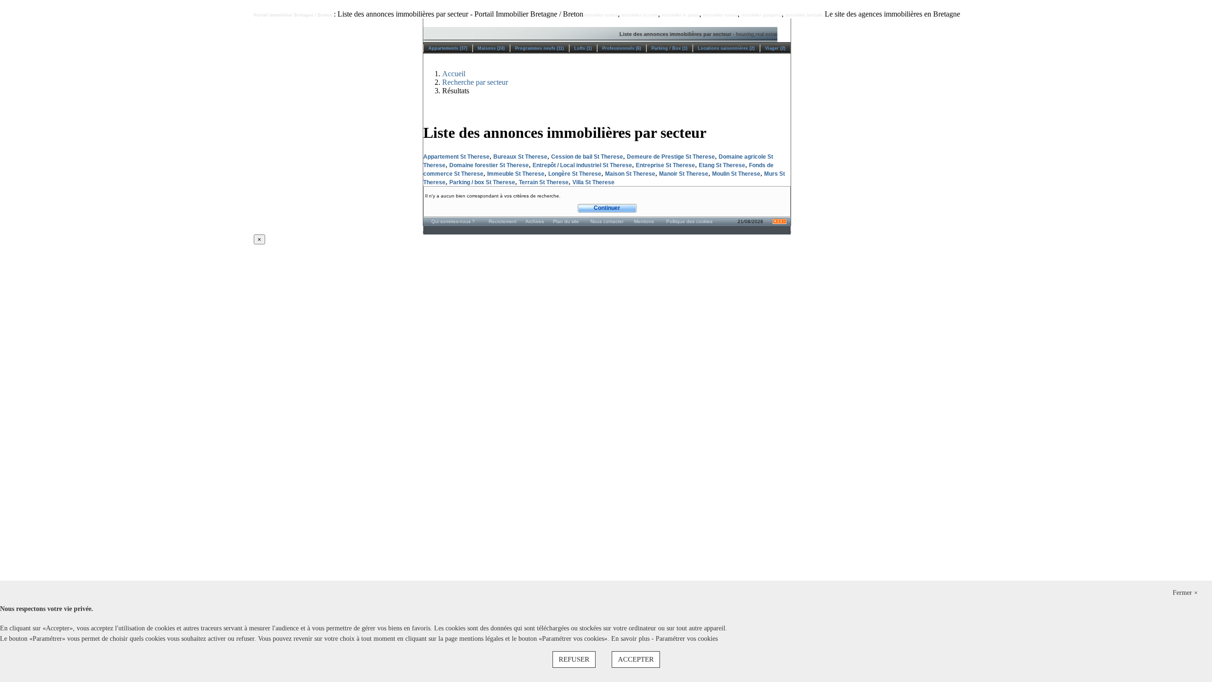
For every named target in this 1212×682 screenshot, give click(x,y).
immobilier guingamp (761, 15)
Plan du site (566, 221)
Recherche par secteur (475, 82)
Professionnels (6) (621, 48)
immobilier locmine (640, 15)
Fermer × (1185, 592)
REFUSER (574, 659)
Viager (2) (775, 48)
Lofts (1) (583, 48)
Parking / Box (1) (669, 48)
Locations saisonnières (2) (726, 48)
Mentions (644, 221)
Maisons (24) (491, 48)
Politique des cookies (689, 221)
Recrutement (503, 221)
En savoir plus (631, 638)
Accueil (453, 74)
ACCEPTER (636, 659)
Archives (535, 221)
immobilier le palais (680, 15)
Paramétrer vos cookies (687, 638)
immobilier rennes (600, 15)
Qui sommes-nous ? (453, 221)
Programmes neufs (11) (539, 48)
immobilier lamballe (804, 15)
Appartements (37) (447, 48)
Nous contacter (607, 221)
